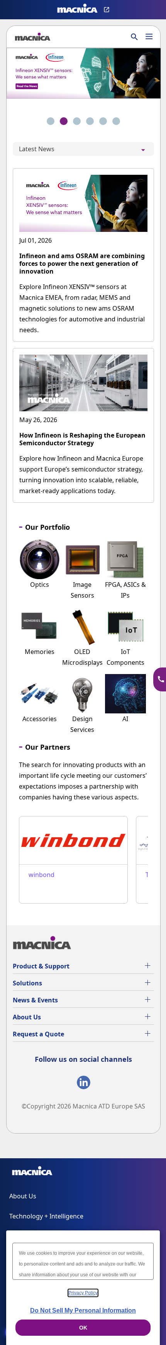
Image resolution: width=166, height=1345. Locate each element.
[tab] (50, 121)
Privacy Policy (83, 1293)
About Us (27, 1017)
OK (83, 1328)
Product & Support (41, 966)
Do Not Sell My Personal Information (83, 1310)
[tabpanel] (83, 337)
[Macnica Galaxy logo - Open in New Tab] (32, 1172)
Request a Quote (38, 1034)
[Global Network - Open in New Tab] (107, 9)
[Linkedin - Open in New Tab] (83, 1084)
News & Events (35, 1000)
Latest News (36, 149)
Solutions (27, 983)
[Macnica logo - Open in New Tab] (77, 9)
